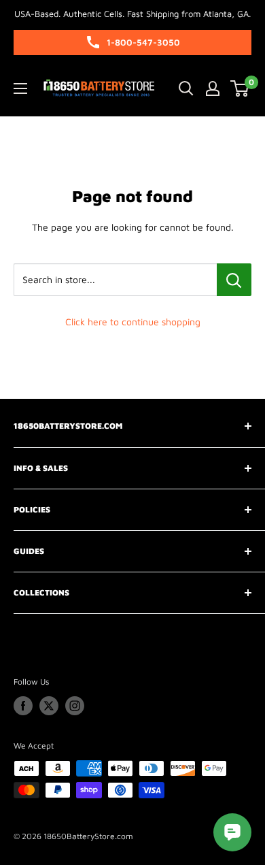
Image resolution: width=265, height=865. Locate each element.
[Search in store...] (234, 279)
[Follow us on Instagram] (74, 705)
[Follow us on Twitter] (48, 705)
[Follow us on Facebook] (23, 705)
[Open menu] (20, 88)
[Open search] (186, 88)
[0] (240, 88)
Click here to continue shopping (132, 321)
